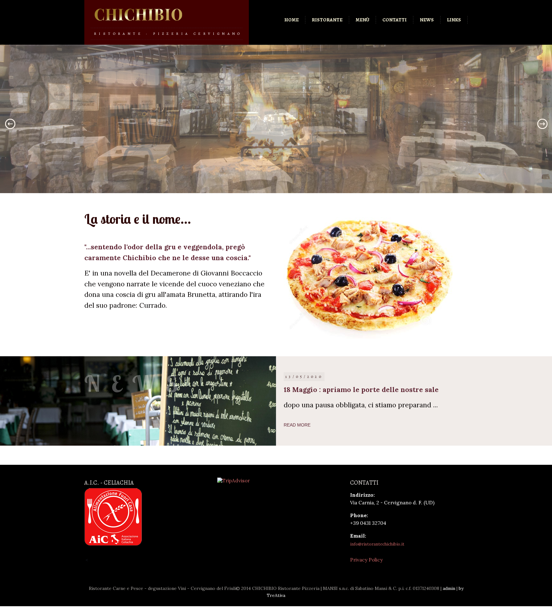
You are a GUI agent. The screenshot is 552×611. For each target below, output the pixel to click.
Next (543, 124)
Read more (297, 424)
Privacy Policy (366, 560)
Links (454, 19)
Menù (362, 19)
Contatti (394, 19)
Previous (8, 124)
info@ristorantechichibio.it (377, 544)
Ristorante (327, 19)
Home (291, 19)
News (427, 19)
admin (449, 588)
